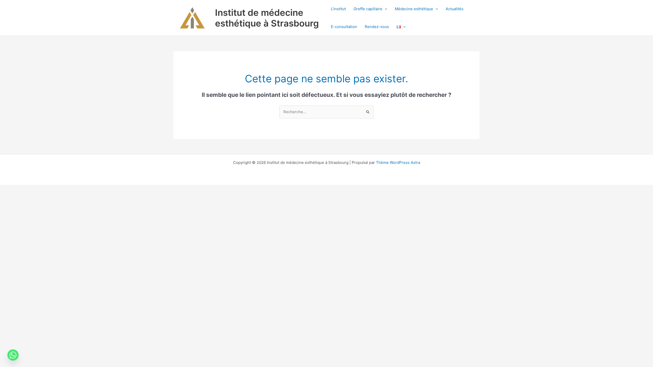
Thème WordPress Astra (398, 162)
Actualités (454, 8)
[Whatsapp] (13, 355)
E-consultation (344, 26)
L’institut (338, 8)
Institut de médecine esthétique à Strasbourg (267, 18)
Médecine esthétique (414, 8)
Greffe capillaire (368, 8)
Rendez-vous (377, 26)
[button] (384, 9)
